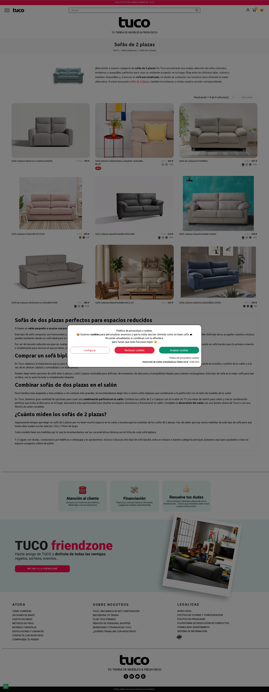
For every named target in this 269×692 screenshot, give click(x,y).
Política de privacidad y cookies (184, 358)
